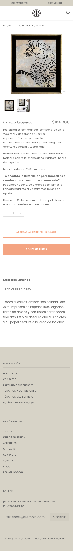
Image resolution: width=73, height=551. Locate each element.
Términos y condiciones (19, 390)
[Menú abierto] (9, 13)
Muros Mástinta (14, 437)
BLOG (6, 466)
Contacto (10, 379)
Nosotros (10, 373)
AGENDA (8, 460)
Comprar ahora (36, 249)
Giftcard (9, 448)
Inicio (7, 25)
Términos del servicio (18, 396)
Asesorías (10, 443)
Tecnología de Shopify (48, 538)
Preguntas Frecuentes (18, 385)
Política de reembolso (18, 402)
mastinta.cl (16, 538)
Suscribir (59, 517)
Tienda (7, 431)
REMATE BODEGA (13, 472)
